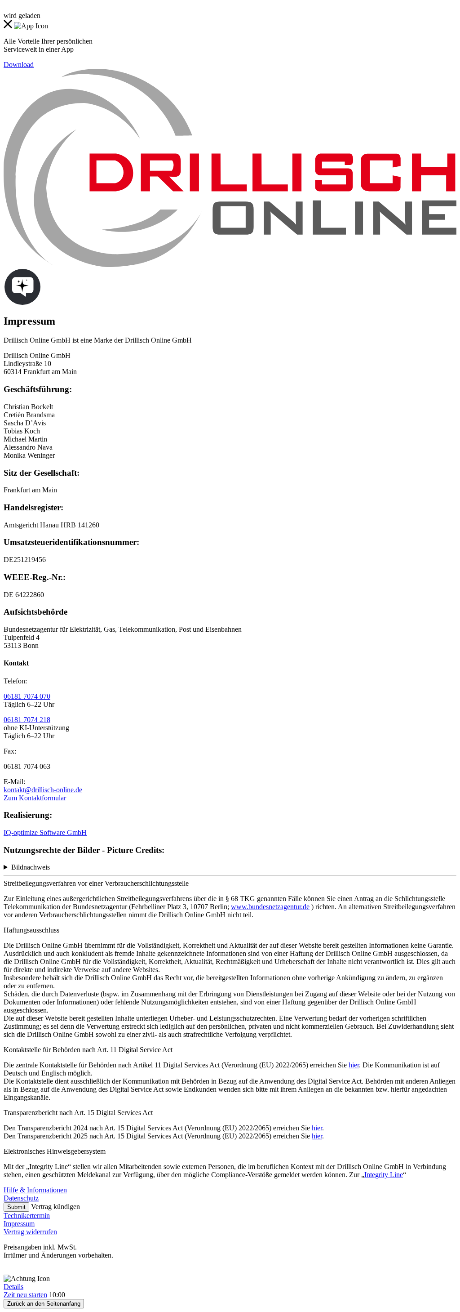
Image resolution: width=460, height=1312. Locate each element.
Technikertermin (27, 1215)
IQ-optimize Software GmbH (45, 832)
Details (13, 1286)
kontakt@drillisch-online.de (43, 790)
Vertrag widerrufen (30, 1232)
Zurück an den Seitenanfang (43, 1303)
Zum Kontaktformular (35, 798)
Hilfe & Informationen (35, 1190)
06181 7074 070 (27, 696)
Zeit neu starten (25, 1295)
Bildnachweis (30, 867)
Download (19, 64)
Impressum (19, 1223)
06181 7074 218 (27, 719)
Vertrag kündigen (55, 1206)
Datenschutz (21, 1198)
